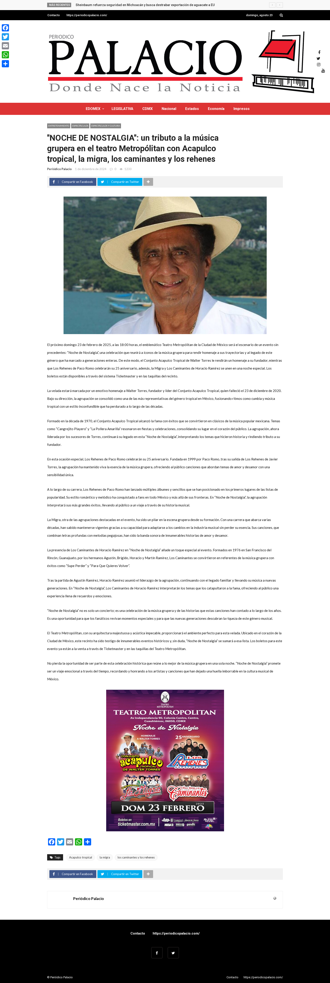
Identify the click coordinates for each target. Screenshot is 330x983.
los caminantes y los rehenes (136, 857)
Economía (216, 109)
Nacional (169, 109)
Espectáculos (80, 125)
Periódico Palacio (59, 169)
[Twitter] (5, 36)
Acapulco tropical (80, 857)
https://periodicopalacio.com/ (86, 15)
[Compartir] (5, 63)
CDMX (147, 109)
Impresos (241, 109)
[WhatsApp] (5, 54)
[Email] (5, 45)
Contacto (53, 15)
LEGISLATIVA (122, 109)
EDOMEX (93, 109)
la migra (105, 857)
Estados (192, 109)
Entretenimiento (58, 125)
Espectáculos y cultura (105, 125)
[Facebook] (5, 27)
